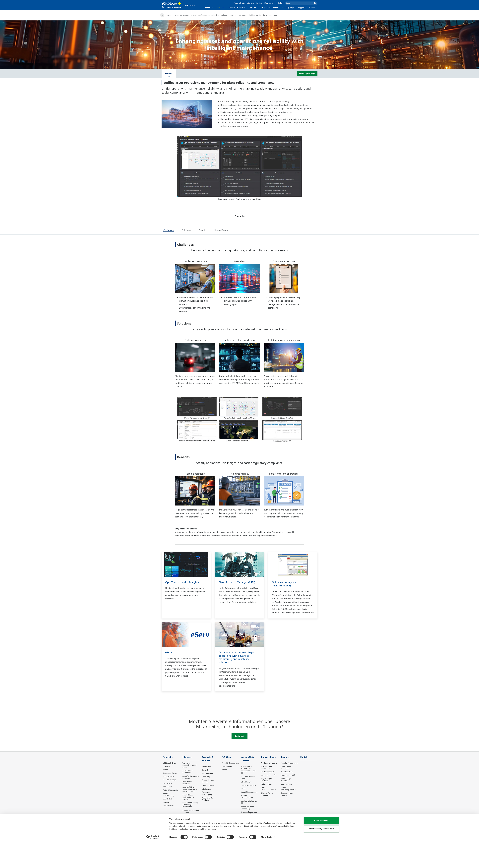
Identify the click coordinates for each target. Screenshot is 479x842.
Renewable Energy (170, 773)
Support (301, 7)
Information (206, 766)
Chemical (166, 766)
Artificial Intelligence (249, 801)
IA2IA (243, 788)
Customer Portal (267, 775)
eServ (168, 652)
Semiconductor (168, 806)
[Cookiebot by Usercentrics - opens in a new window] (153, 837)
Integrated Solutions (182, 15)
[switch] (208, 837)
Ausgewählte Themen (269, 7)
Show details (266, 837)
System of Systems (248, 785)
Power (165, 770)
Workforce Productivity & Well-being (189, 765)
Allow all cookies (321, 820)
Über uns (250, 3)
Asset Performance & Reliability (206, 15)
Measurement (207, 773)
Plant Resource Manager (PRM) (237, 582)
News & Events (239, 3)
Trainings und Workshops (266, 767)
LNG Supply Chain (169, 763)
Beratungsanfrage (307, 73)
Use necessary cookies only (321, 829)
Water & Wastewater (171, 790)
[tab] (169, 230)
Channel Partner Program (267, 794)
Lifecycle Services (208, 786)
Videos (224, 770)
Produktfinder (266, 772)
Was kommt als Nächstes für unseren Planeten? (248, 768)
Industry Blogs (288, 7)
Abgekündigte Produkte (207, 799)
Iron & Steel (167, 787)
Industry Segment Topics (248, 777)
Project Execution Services (208, 781)
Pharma (166, 802)
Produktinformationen (230, 763)
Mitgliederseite (269, 3)
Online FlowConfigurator (267, 788)
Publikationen (227, 766)
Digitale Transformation (247, 796)
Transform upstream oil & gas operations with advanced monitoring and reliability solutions (237, 657)
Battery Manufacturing (168, 794)
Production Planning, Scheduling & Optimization (190, 804)
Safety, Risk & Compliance (187, 771)
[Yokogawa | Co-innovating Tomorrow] (172, 5)
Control (205, 770)
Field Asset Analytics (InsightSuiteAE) (284, 583)
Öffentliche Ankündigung (207, 793)
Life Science (206, 789)
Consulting (206, 777)
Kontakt (312, 7)
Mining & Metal (168, 776)
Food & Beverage (169, 780)
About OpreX (246, 782)
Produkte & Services (237, 7)
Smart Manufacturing (249, 792)
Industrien (209, 7)
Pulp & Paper (168, 783)
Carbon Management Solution (190, 811)
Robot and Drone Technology (247, 807)
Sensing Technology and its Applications (249, 813)
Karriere (259, 3)
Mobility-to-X (167, 799)
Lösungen (221, 7)
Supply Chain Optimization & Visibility (188, 797)
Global (280, 3)
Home (168, 15)
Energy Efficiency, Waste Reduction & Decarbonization (189, 789)
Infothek (253, 7)
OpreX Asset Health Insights (182, 582)
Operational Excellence (187, 783)
